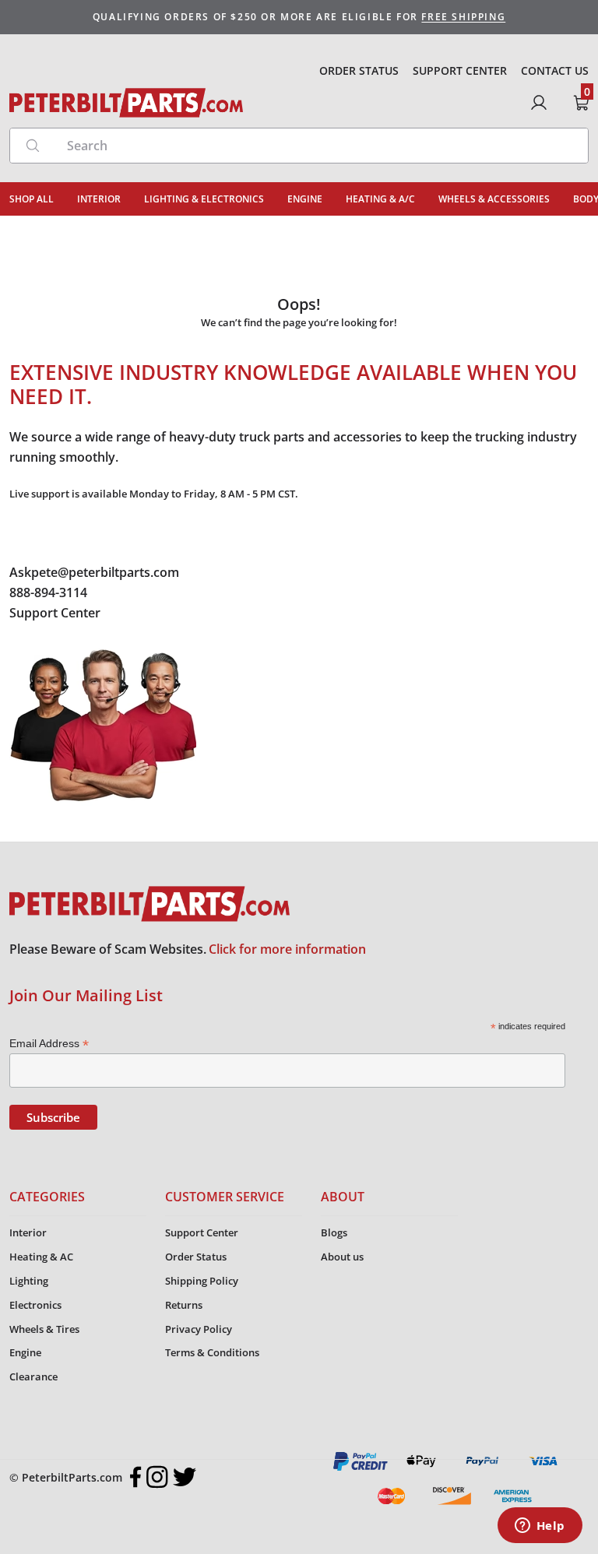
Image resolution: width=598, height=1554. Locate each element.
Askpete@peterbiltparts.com (94, 572)
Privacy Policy (198, 1329)
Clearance (33, 1376)
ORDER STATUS (359, 70)
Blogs (334, 1232)
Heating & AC (41, 1257)
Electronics (35, 1305)
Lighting (28, 1281)
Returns (183, 1305)
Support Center (54, 612)
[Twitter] (184, 1477)
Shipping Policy (201, 1281)
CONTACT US (555, 70)
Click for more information (287, 949)
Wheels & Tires (44, 1329)
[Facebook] (136, 1477)
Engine (25, 1352)
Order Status (196, 1257)
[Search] (32, 145)
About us (342, 1257)
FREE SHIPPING (463, 17)
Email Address (49, 1043)
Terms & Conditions (212, 1352)
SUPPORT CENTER (460, 70)
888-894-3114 (48, 592)
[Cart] (580, 102)
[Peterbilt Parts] (126, 103)
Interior (28, 1232)
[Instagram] (157, 1477)
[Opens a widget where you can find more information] (539, 1526)
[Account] (538, 102)
